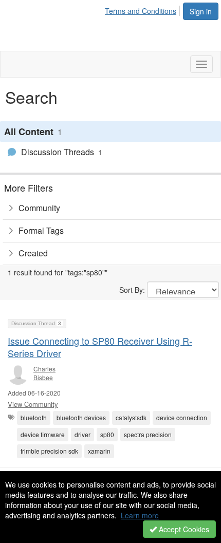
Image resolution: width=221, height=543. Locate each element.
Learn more (140, 515)
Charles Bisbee (44, 373)
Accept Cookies (183, 529)
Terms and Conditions (140, 11)
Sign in (201, 11)
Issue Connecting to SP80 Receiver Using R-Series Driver (100, 346)
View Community (33, 404)
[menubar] (143, 9)
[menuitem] (143, 9)
